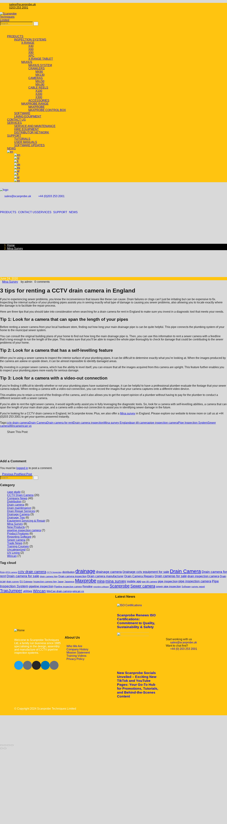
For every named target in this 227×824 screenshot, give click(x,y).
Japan (60, 581)
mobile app (134, 581)
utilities (27, 591)
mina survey (115, 581)
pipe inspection (168, 581)
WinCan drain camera (59, 591)
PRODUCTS (8, 212)
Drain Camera (38, 422)
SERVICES (44, 212)
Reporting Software (19, 536)
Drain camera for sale (23, 576)
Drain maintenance (19, 507)
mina (101, 581)
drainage (85, 571)
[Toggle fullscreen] (5, 745)
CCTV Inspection (54, 572)
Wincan (14, 425)
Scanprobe (120, 586)
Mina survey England (117, 422)
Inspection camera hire (45, 581)
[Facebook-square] (27, 665)
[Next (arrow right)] (5, 748)
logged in (22, 468)
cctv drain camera (18, 422)
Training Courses (18, 546)
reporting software (101, 587)
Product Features (18, 533)
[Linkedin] (45, 665)
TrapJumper (11, 590)
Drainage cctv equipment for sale (146, 572)
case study (14, 491)
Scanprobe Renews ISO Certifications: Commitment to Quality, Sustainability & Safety (136, 621)
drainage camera (109, 572)
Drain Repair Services (21, 511)
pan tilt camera (139, 422)
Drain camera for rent (60, 422)
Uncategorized (16, 549)
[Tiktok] (54, 665)
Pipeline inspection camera (68, 586)
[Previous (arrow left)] (1, 748)
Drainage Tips (16, 517)
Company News (17, 498)
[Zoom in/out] (1, 745)
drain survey (12, 581)
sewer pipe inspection (168, 586)
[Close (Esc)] (12, 745)
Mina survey (127, 413)
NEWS (73, 212)
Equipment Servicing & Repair (26, 520)
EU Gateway (26, 581)
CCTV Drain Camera (20, 495)
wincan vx (25, 425)
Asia (2, 572)
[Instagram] (36, 665)
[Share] (8, 745)
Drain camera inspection (88, 422)
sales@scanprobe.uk (22, 4)
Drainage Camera (18, 514)
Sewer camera (16, 539)
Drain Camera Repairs (139, 576)
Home (11, 245)
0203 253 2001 (18, 7)
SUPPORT (60, 212)
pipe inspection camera (163, 422)
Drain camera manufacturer (105, 576)
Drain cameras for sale (171, 576)
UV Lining (13, 552)
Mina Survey (15, 248)
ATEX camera (11, 572)
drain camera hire (49, 576)
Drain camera (15, 504)
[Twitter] (18, 665)
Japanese (69, 581)
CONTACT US (27, 212)
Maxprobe (85, 580)
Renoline (87, 586)
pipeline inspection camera (24, 530)
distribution (68, 571)
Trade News (14, 543)
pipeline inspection (41, 586)
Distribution (14, 501)
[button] (9, 212)
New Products (16, 527)
